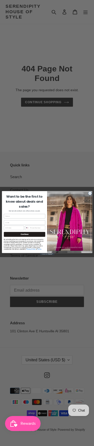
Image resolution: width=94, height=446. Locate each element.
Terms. (39, 249)
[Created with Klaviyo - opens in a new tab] (47, 254)
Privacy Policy (30, 249)
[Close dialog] (89, 193)
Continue (24, 234)
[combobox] (27, 228)
